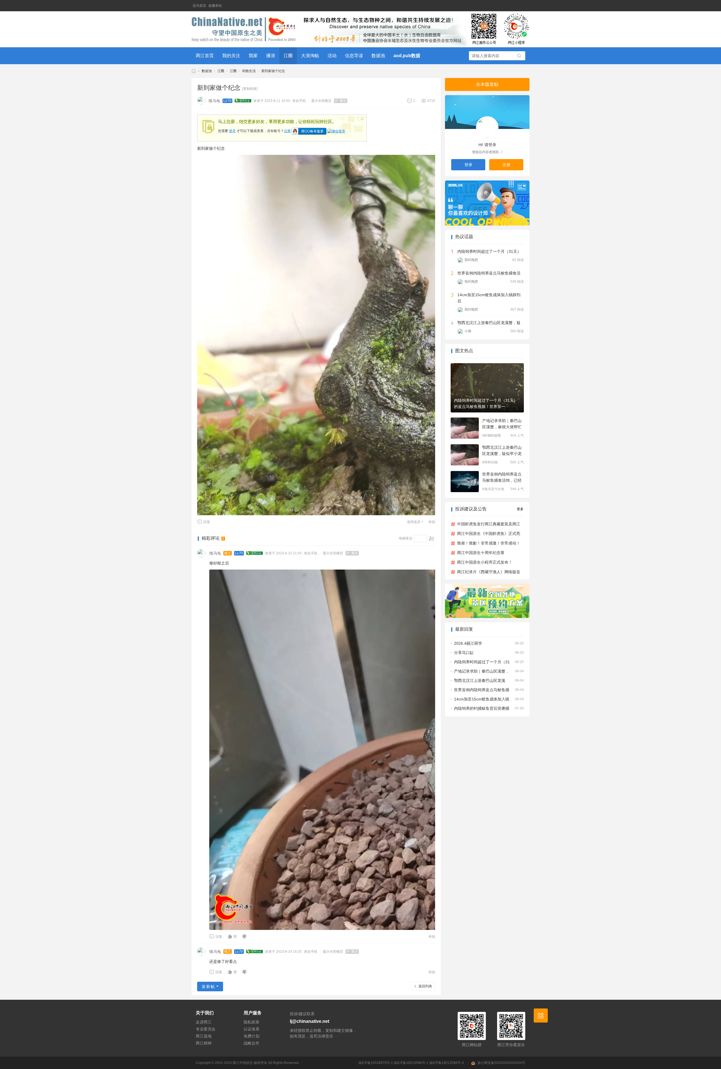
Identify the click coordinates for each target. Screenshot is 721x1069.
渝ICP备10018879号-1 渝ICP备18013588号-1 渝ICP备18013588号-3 (411, 1063)
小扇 (467, 331)
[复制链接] (249, 89)
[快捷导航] (541, 1015)
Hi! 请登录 (487, 144)
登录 (232, 131)
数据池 (378, 55)
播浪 (270, 55)
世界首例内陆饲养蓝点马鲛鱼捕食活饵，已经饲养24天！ (502, 477)
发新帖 (208, 986)
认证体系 (251, 1029)
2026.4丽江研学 (468, 643)
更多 (520, 509)
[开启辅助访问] (525, 5)
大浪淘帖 (310, 55)
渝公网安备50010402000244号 (501, 1063)
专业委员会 (205, 1029)
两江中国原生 (243, 1063)
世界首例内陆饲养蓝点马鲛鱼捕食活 (488, 273)
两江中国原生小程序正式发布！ (484, 562)
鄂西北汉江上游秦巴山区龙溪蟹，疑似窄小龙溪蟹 (502, 451)
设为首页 (199, 6)
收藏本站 (215, 6)
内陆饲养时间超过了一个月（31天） (489, 251)
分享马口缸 (464, 652)
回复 (206, 522)
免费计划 (251, 1036)
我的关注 (231, 55)
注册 (287, 131)
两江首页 (205, 55)
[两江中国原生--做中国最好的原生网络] (244, 29)
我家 (253, 55)
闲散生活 (249, 71)
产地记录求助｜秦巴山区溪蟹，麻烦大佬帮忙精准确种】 (502, 424)
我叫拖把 (471, 260)
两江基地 (204, 1036)
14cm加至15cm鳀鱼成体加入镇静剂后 (488, 298)
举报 (431, 522)
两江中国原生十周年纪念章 (480, 552)
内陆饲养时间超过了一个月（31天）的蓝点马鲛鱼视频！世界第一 (486, 403)
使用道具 (413, 522)
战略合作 (251, 1043)
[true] (519, 56)
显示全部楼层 (321, 101)
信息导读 (354, 55)
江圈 (288, 55)
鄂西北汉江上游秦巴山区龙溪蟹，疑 (488, 322)
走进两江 (204, 1022)
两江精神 (204, 1043)
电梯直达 (405, 538)
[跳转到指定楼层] (431, 538)
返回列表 (425, 986)
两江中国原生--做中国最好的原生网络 (194, 71)
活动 (332, 55)
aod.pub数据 (406, 55)
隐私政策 (251, 1022)
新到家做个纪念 (273, 71)
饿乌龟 (214, 101)
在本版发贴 (487, 84)
